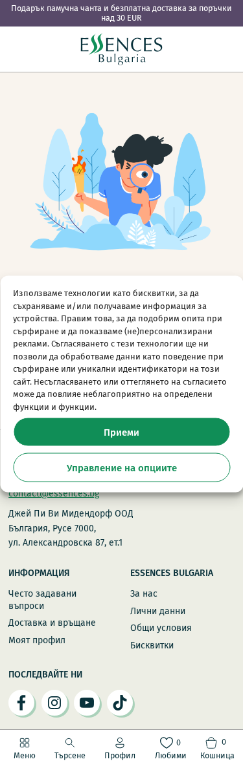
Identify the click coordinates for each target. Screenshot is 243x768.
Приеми (121, 432)
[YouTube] (87, 703)
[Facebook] (21, 703)
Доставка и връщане (52, 622)
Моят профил (36, 640)
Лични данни (157, 611)
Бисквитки (152, 645)
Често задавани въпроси (42, 599)
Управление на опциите (122, 467)
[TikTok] (120, 703)
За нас (143, 593)
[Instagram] (54, 703)
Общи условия (161, 628)
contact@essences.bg (53, 493)
